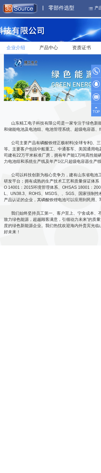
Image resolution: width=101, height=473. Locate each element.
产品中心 (48, 47)
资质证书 (81, 47)
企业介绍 (15, 47)
